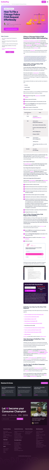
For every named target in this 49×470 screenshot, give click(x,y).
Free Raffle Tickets (17, 443)
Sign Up (44, 1)
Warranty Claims (5, 437)
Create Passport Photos (40, 444)
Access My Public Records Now (11, 29)
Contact (4, 452)
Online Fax (37, 433)
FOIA (37, 439)
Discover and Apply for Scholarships (17, 449)
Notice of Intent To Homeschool (41, 445)
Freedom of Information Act (9, 8)
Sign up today (20, 418)
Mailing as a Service (39, 432)
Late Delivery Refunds (17, 433)
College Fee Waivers (17, 447)
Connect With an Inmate (40, 431)
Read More (3, 394)
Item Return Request (17, 434)
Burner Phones (5, 431)
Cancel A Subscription (17, 435)
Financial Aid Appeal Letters (18, 450)
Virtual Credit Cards (6, 434)
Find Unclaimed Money (17, 444)
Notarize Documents (39, 438)
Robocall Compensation (7, 444)
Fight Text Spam (6, 443)
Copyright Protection (28, 432)
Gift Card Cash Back (17, 442)
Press (4, 451)
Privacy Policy (26, 294)
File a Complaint (27, 433)
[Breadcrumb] (1, 4)
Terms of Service (6, 448)
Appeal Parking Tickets (28, 431)
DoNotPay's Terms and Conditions (41, 293)
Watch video (35, 414)
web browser (42, 226)
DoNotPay (5, 2)
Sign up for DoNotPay (30, 290)
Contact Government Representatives (39, 443)
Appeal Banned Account (18, 438)
